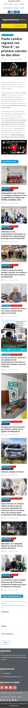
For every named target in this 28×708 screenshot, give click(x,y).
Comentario (5, 612)
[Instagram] (2, 688)
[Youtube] (6, 688)
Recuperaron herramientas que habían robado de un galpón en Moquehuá (13, 429)
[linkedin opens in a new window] (15, 12)
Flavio (5, 59)
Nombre (4, 626)
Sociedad (21, 4)
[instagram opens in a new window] (18, 12)
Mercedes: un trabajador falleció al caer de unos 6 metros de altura (12, 545)
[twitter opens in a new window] (12, 12)
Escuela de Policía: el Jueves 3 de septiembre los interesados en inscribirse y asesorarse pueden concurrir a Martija (14, 362)
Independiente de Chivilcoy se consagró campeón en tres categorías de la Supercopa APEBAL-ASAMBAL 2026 (13, 196)
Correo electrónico (7, 634)
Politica (22, 8)
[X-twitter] (15, 688)
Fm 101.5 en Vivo (8, 4)
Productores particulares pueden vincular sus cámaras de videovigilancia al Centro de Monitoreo (14, 273)
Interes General (7, 8)
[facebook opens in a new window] (9, 12)
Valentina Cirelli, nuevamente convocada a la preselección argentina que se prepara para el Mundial (13, 234)
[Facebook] (10, 688)
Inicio (16, 4)
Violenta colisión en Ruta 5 (12, 472)
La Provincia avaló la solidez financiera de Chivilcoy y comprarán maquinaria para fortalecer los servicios (13, 583)
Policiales (16, 8)
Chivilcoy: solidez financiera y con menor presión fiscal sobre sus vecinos (14, 310)
